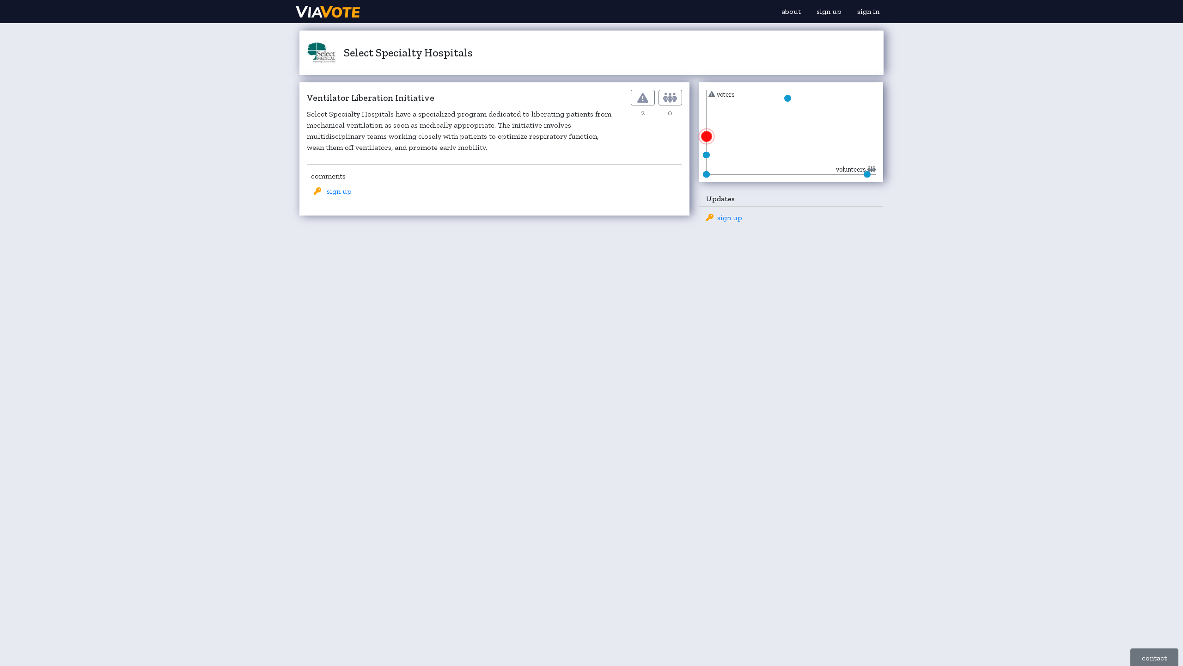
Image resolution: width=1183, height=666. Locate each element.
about (791, 11)
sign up (829, 11)
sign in (868, 11)
